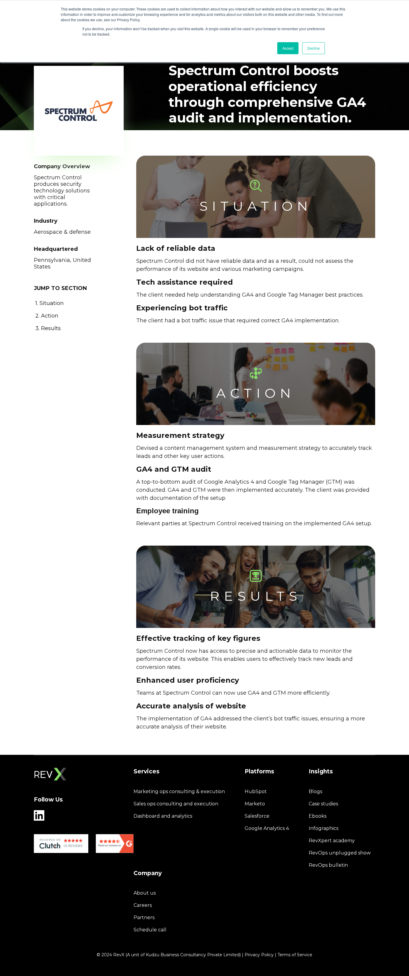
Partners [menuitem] (144, 917)
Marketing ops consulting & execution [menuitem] (179, 791)
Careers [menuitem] (143, 905)
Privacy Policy (259, 954)
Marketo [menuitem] (255, 804)
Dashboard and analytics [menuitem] (163, 816)
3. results (48, 328)
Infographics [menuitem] (323, 828)
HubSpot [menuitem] (256, 791)
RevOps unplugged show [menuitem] (340, 853)
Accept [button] (287, 48)
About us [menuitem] (145, 893)
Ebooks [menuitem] (317, 816)
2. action (46, 315)
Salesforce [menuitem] (257, 816)
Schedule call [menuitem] (150, 930)
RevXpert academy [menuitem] (332, 840)
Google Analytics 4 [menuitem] (267, 828)
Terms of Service (295, 954)
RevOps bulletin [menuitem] (328, 865)
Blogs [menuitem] (315, 791)
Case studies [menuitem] (323, 804)
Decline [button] (313, 48)
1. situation (49, 303)
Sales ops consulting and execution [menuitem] (176, 804)
